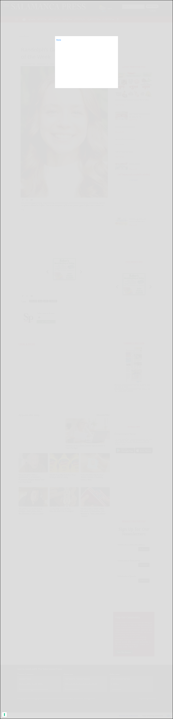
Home (58, 40)
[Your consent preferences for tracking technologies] (4, 714)
